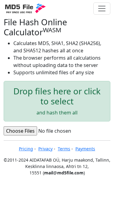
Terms (64, 149)
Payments (85, 149)
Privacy (45, 149)
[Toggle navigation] (101, 8)
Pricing (26, 149)
